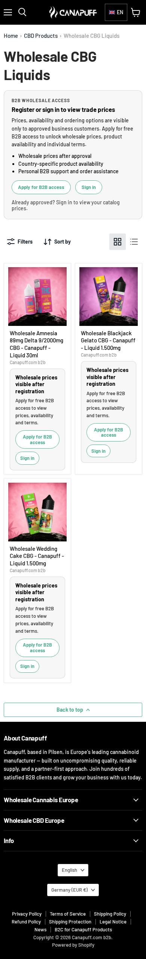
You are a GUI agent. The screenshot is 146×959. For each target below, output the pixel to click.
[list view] (134, 241)
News (40, 929)
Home (11, 36)
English (69, 870)
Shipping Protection (70, 922)
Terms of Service (68, 914)
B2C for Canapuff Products (83, 929)
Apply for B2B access (41, 187)
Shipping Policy (110, 914)
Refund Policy (26, 922)
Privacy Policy (27, 914)
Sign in (89, 187)
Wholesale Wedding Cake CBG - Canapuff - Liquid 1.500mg (37, 555)
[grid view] (117, 241)
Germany (69, 890)
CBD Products (41, 36)
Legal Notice (113, 922)
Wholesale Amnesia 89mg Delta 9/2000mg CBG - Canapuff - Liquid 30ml (36, 344)
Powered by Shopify (73, 945)
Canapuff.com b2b (28, 362)
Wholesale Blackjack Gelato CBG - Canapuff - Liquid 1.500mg (108, 340)
